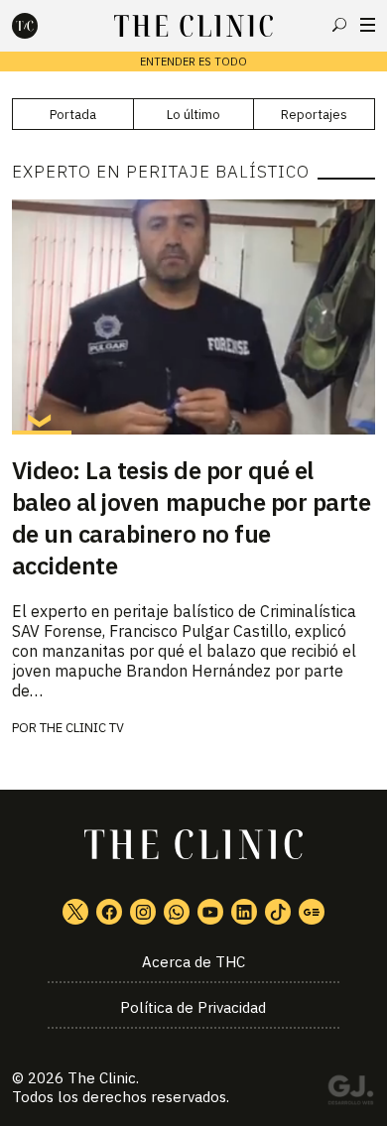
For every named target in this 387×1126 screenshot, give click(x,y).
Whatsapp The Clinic (177, 912)
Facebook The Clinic (109, 912)
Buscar (339, 25)
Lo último (193, 114)
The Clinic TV (82, 727)
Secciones (367, 25)
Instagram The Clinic (143, 912)
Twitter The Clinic (75, 912)
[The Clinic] (41, 26)
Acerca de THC (193, 961)
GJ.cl (350, 1093)
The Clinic (101, 1077)
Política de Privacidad (193, 1007)
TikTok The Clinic (278, 912)
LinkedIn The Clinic (244, 912)
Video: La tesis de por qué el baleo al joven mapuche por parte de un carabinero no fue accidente (191, 517)
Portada (73, 114)
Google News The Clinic (311, 912)
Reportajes (314, 114)
